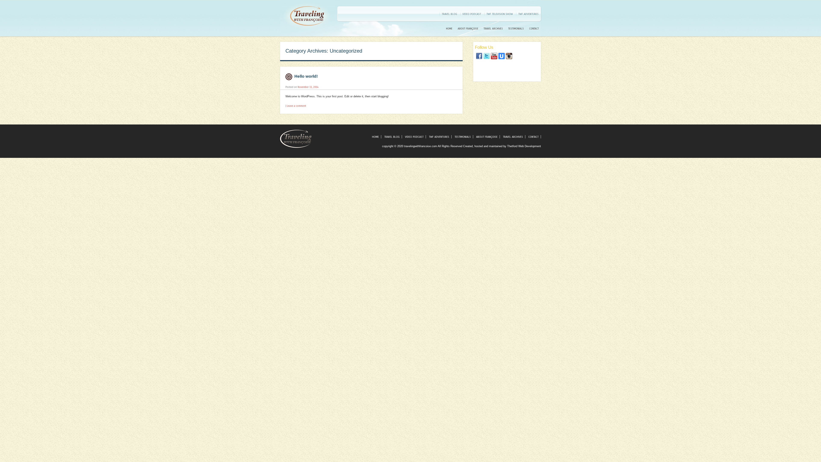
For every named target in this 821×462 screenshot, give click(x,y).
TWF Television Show (499, 14)
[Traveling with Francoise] (307, 31)
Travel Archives (493, 28)
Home (449, 28)
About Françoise (468, 28)
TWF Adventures (528, 14)
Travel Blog (449, 14)
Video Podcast (471, 14)
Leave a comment (296, 105)
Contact (534, 28)
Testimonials (516, 28)
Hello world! (306, 76)
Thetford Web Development (524, 146)
